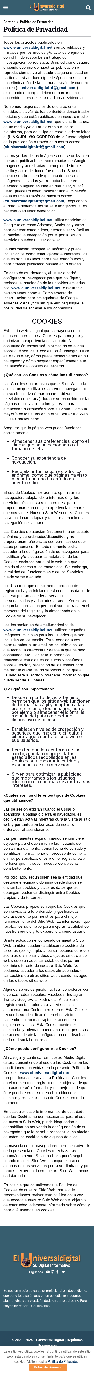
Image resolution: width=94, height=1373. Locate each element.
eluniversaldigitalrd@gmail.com (47, 88)
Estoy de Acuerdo (48, 1367)
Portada (9, 21)
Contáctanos (40, 1305)
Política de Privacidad (37, 21)
